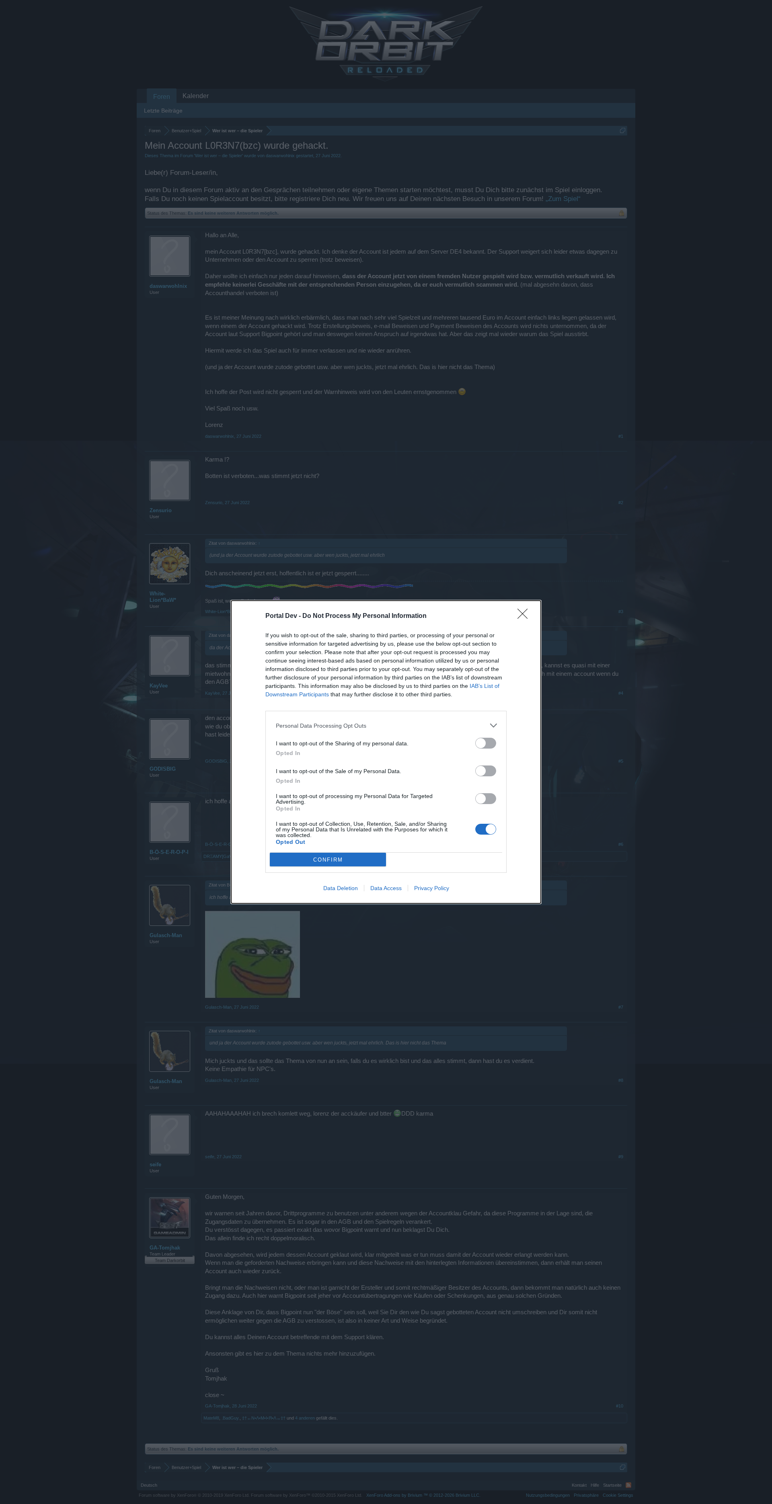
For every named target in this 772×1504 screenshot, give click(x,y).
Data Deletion (340, 888)
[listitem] (386, 725)
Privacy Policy (431, 888)
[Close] (525, 616)
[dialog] (386, 752)
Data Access (386, 888)
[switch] (485, 743)
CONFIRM (328, 860)
